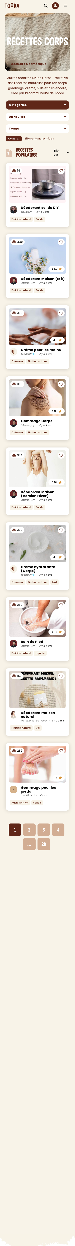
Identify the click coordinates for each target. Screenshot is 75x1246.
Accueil (17, 64)
